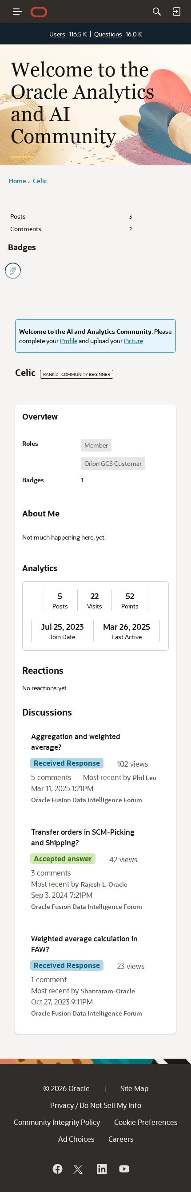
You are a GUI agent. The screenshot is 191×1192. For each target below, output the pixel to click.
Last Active (126, 637)
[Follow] (79, 1169)
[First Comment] (12, 270)
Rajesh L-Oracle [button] (104, 884)
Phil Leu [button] (144, 777)
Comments (71, 228)
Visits (94, 606)
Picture (133, 340)
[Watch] (123, 1169)
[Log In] (176, 11)
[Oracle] (57, 1169)
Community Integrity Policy (57, 1122)
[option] (96, 445)
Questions (108, 34)
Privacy (62, 1105)
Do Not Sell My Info (110, 1105)
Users (57, 34)
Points (130, 606)
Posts (71, 216)
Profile (68, 340)
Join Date (62, 637)
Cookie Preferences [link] (145, 1122)
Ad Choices (76, 1139)
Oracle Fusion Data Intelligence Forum (86, 800)
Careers (120, 1139)
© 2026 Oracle (66, 1088)
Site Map (134, 1088)
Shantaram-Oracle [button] (108, 991)
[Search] (157, 11)
